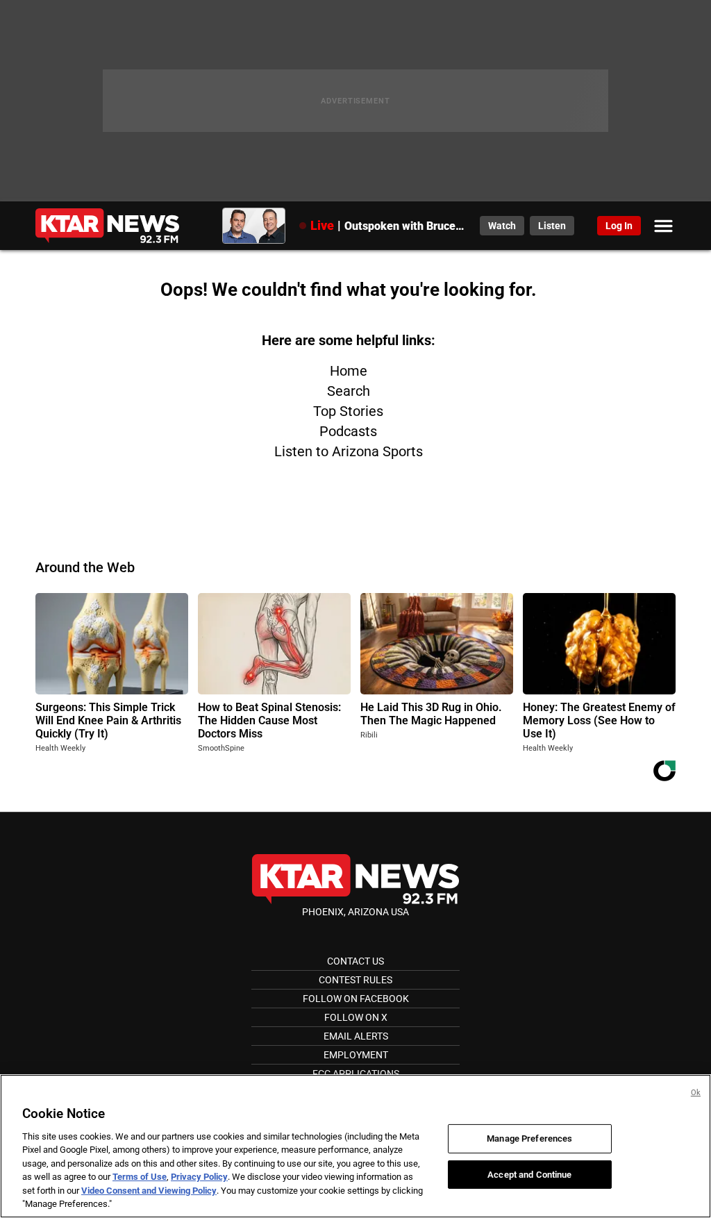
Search (348, 391)
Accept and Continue (529, 1174)
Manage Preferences (529, 1138)
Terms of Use (139, 1176)
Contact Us (355, 961)
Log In (619, 225)
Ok (696, 1092)
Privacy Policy (199, 1176)
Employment (356, 1054)
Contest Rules (355, 979)
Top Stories (348, 411)
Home (348, 370)
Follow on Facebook (356, 998)
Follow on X (355, 1017)
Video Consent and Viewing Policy (149, 1190)
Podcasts (348, 431)
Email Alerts (356, 1036)
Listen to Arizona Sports (348, 451)
